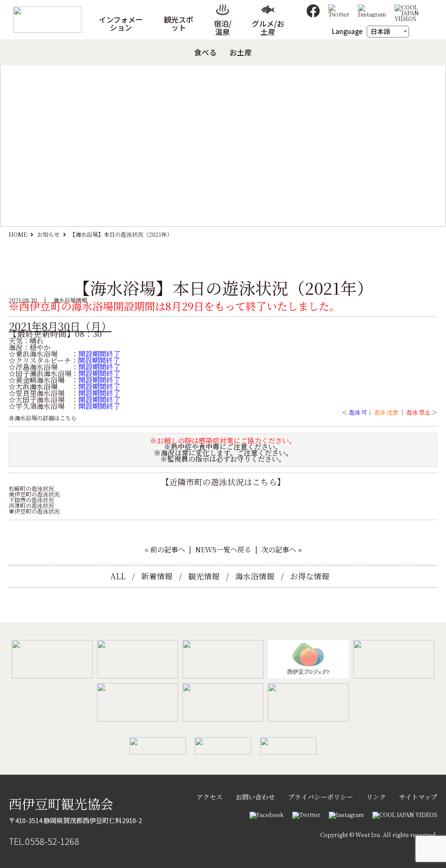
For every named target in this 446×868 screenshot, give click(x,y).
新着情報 (156, 576)
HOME (18, 234)
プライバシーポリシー (320, 796)
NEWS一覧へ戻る (223, 550)
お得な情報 (309, 576)
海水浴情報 (254, 576)
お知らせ (48, 234)
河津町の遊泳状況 (31, 505)
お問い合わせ (255, 796)
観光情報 (204, 576)
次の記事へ (278, 550)
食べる (205, 52)
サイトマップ (418, 796)
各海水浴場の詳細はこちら (43, 418)
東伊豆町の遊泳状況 (34, 511)
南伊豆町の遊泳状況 (34, 494)
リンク (376, 796)
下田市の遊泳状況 (31, 500)
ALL (117, 576)
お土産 (241, 52)
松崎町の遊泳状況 (31, 488)
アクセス (209, 796)
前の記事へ (167, 550)
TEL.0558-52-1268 (44, 841)
